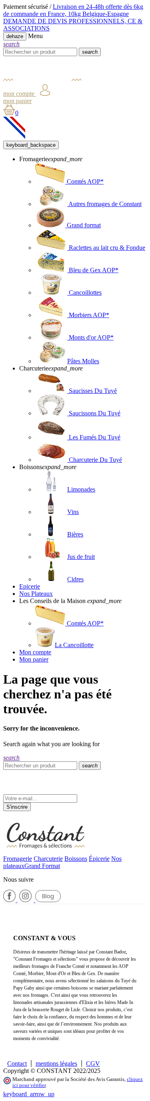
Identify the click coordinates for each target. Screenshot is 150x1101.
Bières (75, 534)
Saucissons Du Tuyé (93, 413)
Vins (73, 511)
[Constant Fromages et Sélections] (42, 80)
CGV (93, 1063)
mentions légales (56, 1063)
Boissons (75, 858)
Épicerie (99, 858)
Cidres (75, 579)
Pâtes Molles (83, 361)
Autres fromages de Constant (104, 203)
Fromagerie (17, 858)
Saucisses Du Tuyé (92, 390)
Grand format (83, 225)
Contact (17, 1063)
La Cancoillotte (74, 645)
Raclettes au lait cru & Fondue (106, 247)
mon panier (17, 100)
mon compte (19, 93)
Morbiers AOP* (88, 315)
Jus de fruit (81, 556)
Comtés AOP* (84, 181)
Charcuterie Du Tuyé (94, 459)
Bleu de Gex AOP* (92, 270)
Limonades (81, 489)
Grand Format (42, 865)
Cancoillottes (84, 292)
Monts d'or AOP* (90, 337)
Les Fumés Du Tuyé (93, 437)
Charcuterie (48, 858)
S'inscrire (17, 807)
